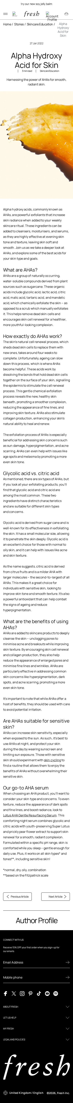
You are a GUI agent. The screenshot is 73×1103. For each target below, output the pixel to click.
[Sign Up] (67, 962)
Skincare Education (40, 24)
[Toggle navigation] (5, 14)
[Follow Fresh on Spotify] (55, 993)
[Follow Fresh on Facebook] (5, 993)
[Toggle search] (14, 14)
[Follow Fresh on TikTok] (39, 993)
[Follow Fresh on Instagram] (22, 993)
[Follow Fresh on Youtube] (47, 993)
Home (7, 24)
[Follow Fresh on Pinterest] (30, 993)
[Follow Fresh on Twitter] (13, 993)
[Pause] (66, 3)
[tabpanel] (36, 4)
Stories (19, 24)
